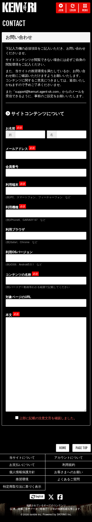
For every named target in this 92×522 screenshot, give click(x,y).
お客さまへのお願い (68, 472)
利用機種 (12, 207)
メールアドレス (17, 148)
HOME (62, 448)
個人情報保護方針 (22, 472)
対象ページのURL (18, 296)
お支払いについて (22, 464)
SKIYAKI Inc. (64, 514)
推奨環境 (22, 479)
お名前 (10, 128)
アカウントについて (68, 457)
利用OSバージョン (19, 251)
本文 (9, 314)
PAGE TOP (82, 448)
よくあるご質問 (68, 479)
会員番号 (12, 166)
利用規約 (68, 464)
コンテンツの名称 (18, 274)
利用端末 (12, 184)
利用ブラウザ (15, 229)
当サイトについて (22, 457)
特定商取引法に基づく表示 (22, 486)
